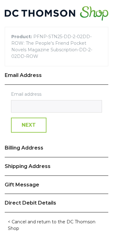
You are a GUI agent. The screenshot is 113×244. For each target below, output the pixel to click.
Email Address (23, 75)
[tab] (56, 75)
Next (29, 125)
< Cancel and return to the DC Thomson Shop (51, 225)
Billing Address (24, 148)
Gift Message (22, 185)
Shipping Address (28, 166)
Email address (26, 94)
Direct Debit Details (30, 203)
